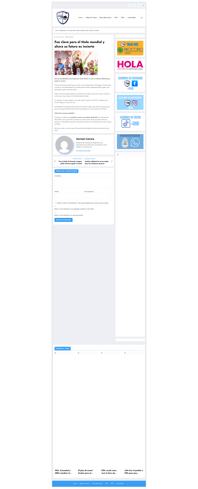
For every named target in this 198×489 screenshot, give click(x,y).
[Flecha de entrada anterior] (55, 161)
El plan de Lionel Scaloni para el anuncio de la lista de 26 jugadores (64, 471)
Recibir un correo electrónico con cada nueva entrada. (69, 215)
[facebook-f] (129, 5)
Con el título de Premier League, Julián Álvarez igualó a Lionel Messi (70, 162)
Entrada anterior (77, 158)
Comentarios (58, 176)
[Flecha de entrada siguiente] (111, 161)
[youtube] (143, 5)
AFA (116, 17)
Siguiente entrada (90, 158)
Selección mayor (91, 17)
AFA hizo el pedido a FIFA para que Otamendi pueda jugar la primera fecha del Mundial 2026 (110, 471)
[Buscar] (141, 17)
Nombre (57, 191)
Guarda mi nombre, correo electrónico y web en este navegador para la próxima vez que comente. (82, 203)
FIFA (122, 17)
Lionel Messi (132, 17)
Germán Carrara (60, 37)
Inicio (80, 17)
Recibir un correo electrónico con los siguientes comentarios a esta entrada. (74, 209)
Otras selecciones (105, 17)
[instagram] (138, 5)
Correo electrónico (89, 191)
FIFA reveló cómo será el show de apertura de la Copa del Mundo (87, 471)
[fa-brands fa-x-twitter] (134, 5)
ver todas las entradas (83, 150)
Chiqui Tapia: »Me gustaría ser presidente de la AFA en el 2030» (134, 471)
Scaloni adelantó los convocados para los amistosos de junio (97, 162)
